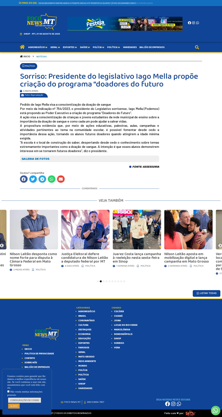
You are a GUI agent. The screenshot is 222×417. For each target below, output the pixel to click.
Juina (117, 321)
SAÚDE (82, 379)
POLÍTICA (83, 375)
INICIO (28, 349)
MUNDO (82, 366)
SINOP (81, 384)
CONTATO (30, 358)
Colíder (119, 311)
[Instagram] (193, 23)
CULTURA (83, 325)
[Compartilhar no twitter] (33, 179)
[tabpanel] (137, 239)
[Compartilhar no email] (61, 179)
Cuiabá (118, 316)
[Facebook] (189, 23)
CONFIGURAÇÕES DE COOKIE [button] (24, 400)
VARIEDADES (85, 388)
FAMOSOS (83, 348)
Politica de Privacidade (39, 354)
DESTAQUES (84, 330)
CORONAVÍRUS (86, 321)
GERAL (81, 352)
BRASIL (82, 316)
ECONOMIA (84, 334)
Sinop (117, 339)
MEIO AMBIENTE (87, 361)
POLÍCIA (82, 370)
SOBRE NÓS (31, 363)
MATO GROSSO (86, 357)
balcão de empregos (37, 367)
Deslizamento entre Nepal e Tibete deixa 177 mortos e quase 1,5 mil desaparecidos (87, 3)
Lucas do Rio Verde (125, 325)
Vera (117, 348)
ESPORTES (84, 343)
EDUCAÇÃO (84, 339)
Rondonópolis (123, 334)
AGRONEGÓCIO (86, 311)
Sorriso (119, 343)
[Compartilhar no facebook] (24, 179)
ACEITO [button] (14, 406)
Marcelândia (122, 330)
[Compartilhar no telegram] (42, 179)
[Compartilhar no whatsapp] (51, 179)
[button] (28, 66)
